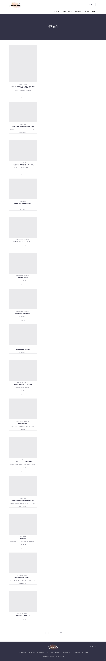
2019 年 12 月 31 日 (22, 544)
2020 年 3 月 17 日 (22, 467)
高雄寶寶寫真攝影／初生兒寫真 (23, 349)
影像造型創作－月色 (22, 423)
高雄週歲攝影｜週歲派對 (22, 277)
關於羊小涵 (56, 11)
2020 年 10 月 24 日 (22, 429)
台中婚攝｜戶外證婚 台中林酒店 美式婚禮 (23, 462)
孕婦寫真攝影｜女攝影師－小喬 (23, 616)
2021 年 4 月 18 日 (22, 280)
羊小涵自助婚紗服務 (76, 652)
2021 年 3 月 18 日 (22, 316)
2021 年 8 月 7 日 (23, 170)
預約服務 (94, 11)
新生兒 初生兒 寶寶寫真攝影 (21, 239)
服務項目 (64, 11)
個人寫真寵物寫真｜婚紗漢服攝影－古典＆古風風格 (22, 164)
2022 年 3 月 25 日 (22, 132)
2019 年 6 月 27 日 (22, 619)
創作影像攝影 (23, 421)
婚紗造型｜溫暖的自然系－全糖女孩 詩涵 (23, 384)
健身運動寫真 (23, 538)
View (22, 97)
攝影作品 (70, 11)
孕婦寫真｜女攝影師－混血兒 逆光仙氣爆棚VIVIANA (22, 500)
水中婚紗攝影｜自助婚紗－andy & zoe (22, 577)
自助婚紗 (23, 575)
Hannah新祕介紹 (22, 652)
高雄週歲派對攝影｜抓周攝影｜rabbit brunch (23, 242)
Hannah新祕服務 (31, 652)
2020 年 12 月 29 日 (22, 390)
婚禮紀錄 (22, 459)
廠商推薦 (87, 11)
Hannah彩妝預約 (49, 652)
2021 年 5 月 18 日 (22, 245)
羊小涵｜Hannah (52, 656)
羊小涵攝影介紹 (58, 652)
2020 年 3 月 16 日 (22, 506)
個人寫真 (25, 84)
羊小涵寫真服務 (66, 652)
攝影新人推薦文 (78, 11)
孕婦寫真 (24, 124)
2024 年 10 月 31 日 (22, 93)
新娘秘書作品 (21, 84)
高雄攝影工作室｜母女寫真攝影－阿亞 (22, 203)
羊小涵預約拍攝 (85, 652)
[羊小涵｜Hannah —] (15, 5)
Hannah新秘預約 (40, 652)
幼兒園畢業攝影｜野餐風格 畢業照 (22, 313)
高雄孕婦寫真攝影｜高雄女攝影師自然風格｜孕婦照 (22, 126)
